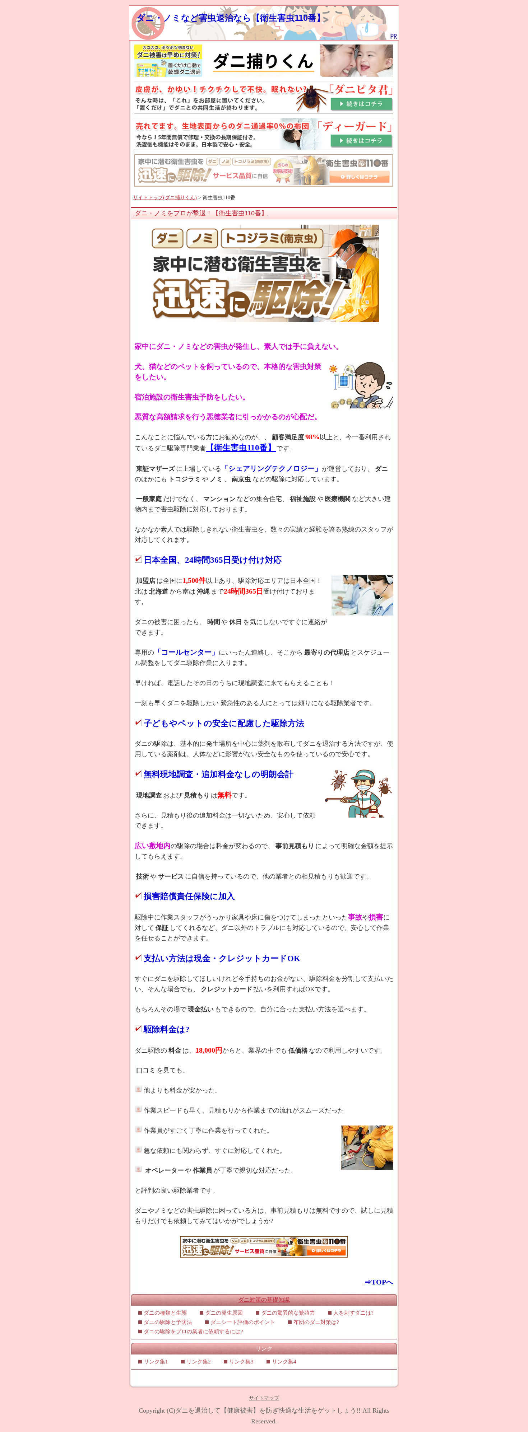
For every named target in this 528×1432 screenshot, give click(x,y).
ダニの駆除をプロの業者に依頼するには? (193, 1331)
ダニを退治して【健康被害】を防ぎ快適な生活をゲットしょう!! (268, 1410)
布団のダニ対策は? (316, 1322)
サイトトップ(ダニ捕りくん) (165, 197)
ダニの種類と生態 (165, 1313)
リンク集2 (198, 1362)
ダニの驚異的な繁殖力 (288, 1313)
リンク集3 (241, 1362)
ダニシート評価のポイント (242, 1322)
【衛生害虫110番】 (241, 447)
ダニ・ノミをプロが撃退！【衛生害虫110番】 (201, 213)
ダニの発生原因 (224, 1313)
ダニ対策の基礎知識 (264, 1300)
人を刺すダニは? (353, 1313)
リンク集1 (156, 1362)
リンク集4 (284, 1362)
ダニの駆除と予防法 (168, 1322)
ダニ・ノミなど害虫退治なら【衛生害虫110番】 (230, 18)
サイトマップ (264, 1398)
